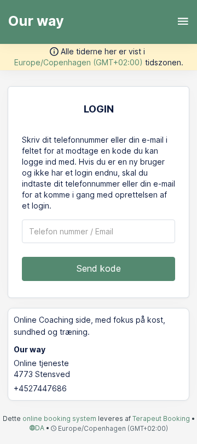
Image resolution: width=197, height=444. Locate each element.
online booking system (59, 418)
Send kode (99, 268)
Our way (36, 21)
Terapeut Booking (161, 418)
